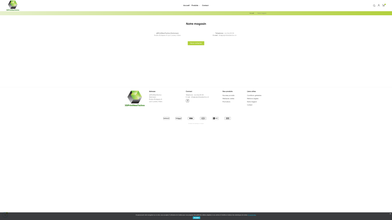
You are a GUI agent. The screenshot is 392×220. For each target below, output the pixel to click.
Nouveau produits (228, 95)
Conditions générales (254, 95)
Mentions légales (252, 98)
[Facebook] (187, 100)
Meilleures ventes (228, 98)
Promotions (226, 102)
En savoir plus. (252, 215)
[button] (196, 43)
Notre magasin (252, 102)
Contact (249, 105)
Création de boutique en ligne (196, 123)
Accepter (196, 217)
